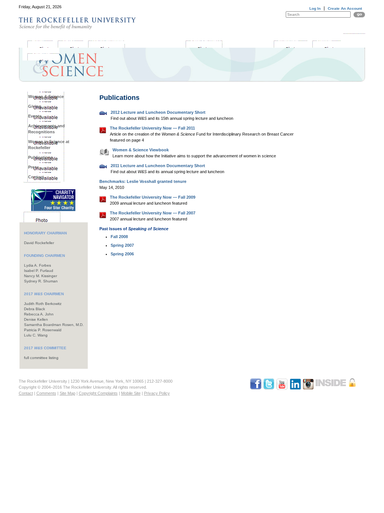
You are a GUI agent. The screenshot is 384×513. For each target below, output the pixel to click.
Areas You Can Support (225, 42)
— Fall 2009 (152, 197)
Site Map (67, 393)
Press (33, 167)
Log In (315, 8)
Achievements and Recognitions (46, 129)
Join (68, 42)
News (324, 42)
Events (288, 42)
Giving (34, 106)
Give (38, 42)
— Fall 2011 (152, 128)
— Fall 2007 (152, 213)
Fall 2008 (119, 236)
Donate (351, 25)
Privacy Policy (157, 393)
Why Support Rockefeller (132, 42)
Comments (46, 393)
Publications (40, 157)
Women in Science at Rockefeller (48, 144)
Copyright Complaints (98, 393)
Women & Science (46, 96)
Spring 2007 (122, 245)
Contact (36, 177)
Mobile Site (131, 393)
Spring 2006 (122, 254)
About (41, 54)
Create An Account (345, 8)
